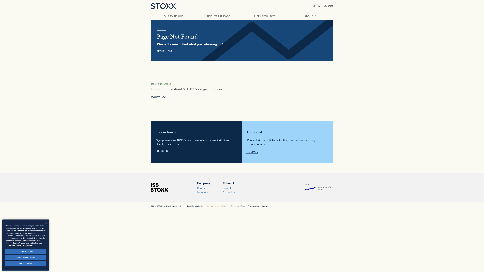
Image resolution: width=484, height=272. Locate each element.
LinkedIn (252, 152)
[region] (25, 245)
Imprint (265, 206)
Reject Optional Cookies (26, 258)
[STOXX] (163, 6)
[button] (314, 6)
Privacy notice (253, 206)
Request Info (158, 97)
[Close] (46, 223)
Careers (201, 188)
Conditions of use (238, 206)
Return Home (164, 51)
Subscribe (328, 6)
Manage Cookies (25, 263)
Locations (202, 192)
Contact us (229, 192)
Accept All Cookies (26, 251)
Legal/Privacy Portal (195, 206)
